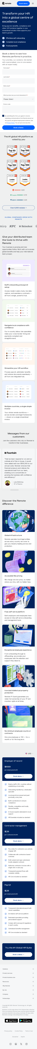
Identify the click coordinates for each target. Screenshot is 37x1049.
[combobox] (18, 99)
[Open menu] (33, 3)
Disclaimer (15, 1036)
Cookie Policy (19, 1031)
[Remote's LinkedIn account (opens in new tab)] (16, 1044)
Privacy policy (8, 1031)
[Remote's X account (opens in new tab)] (21, 1044)
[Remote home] (6, 3)
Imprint (23, 1036)
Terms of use (29, 1031)
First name (6, 68)
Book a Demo (18, 128)
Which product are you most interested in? (15, 95)
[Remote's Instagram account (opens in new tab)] (26, 1044)
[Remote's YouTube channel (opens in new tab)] (10, 1044)
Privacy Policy (11, 123)
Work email (6, 86)
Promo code (6, 104)
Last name (6, 77)
